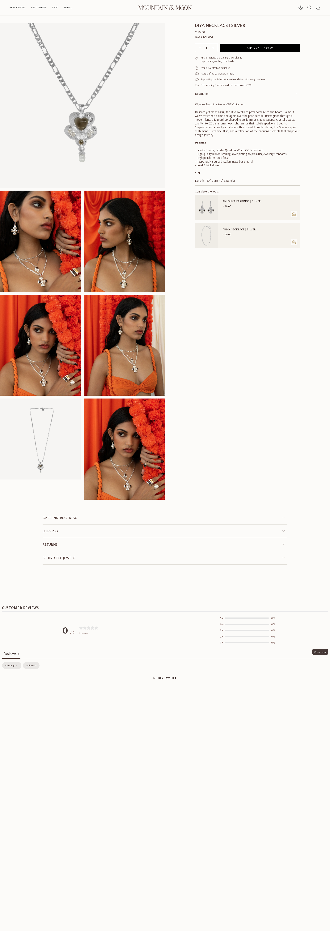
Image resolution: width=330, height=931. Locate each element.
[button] (17, 7)
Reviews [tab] (11, 653)
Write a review (320, 651)
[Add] (294, 214)
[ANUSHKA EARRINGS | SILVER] (206, 207)
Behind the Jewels (59, 558)
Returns (50, 544)
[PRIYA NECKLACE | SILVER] (206, 235)
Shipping (50, 531)
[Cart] (318, 7)
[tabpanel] (165, 690)
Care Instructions (60, 518)
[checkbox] (31, 665)
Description (202, 93)
